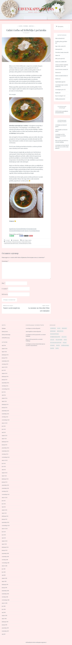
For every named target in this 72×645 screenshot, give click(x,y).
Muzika (57, 92)
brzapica (60, 331)
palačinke (59, 339)
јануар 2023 (4, 444)
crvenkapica (16, 240)
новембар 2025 (5, 361)
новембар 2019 (5, 556)
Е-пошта (5, 288)
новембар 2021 (5, 488)
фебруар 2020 (5, 547)
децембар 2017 (5, 628)
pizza (64, 342)
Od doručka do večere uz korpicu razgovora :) (36, 642)
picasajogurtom (55, 342)
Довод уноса (5, 331)
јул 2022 (4, 463)
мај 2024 (4, 395)
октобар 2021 (5, 491)
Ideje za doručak (59, 38)
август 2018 (4, 603)
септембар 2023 (5, 420)
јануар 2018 (4, 624)
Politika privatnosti (59, 99)
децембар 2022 (5, 448)
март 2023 (4, 438)
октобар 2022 (5, 454)
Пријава (4, 328)
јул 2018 (3, 606)
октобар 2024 (5, 385)
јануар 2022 (4, 482)
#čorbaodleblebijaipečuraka (16, 230)
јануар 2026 (4, 358)
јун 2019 (3, 572)
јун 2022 (4, 466)
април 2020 (4, 541)
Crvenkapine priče (59, 89)
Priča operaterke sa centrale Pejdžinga (60, 136)
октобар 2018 (5, 597)
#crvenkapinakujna (34, 230)
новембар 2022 (5, 451)
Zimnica (57, 78)
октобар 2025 (5, 364)
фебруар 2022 (5, 479)
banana (64, 328)
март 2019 (4, 581)
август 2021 (4, 497)
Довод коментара (6, 334)
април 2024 (4, 398)
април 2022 (4, 472)
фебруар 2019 (5, 584)
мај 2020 (4, 538)
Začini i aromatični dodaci (60, 75)
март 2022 (4, 475)
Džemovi (57, 72)
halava (64, 336)
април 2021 (4, 510)
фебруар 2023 (5, 441)
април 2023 (4, 435)
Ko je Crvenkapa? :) (59, 95)
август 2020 (5, 528)
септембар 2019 (5, 562)
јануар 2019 (4, 587)
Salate (56, 55)
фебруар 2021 (5, 516)
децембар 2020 (5, 522)
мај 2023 (4, 432)
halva (52, 339)
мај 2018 (4, 612)
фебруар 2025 (5, 376)
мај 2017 (3, 634)
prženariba (65, 345)
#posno (27, 230)
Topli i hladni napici (59, 81)
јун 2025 (4, 370)
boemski (53, 331)
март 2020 (4, 544)
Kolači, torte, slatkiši (59, 61)
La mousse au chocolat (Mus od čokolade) (38, 308)
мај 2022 (4, 469)
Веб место (5, 294)
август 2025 (4, 367)
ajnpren (53, 328)
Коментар (5, 261)
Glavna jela (57, 49)
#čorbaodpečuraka (31, 228)
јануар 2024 (4, 407)
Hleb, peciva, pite (59, 58)
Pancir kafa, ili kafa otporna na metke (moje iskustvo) (62, 147)
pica (65, 339)
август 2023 (4, 423)
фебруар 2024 (5, 404)
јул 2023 (3, 426)
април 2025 (4, 373)
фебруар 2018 (5, 621)
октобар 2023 (5, 416)
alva (58, 328)
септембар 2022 (5, 457)
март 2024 (4, 401)
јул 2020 (4, 531)
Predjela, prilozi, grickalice (61, 41)
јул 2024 (4, 392)
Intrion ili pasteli (36, 328)
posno (29, 243)
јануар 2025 (4, 379)
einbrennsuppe (55, 336)
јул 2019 (3, 569)
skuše (52, 348)
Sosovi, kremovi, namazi (60, 69)
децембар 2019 (5, 553)
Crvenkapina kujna (36, 8)
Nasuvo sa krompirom (11, 307)
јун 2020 (4, 534)
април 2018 (4, 615)
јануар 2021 (4, 519)
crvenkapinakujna (23, 243)
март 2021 (4, 513)
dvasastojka (54, 333)
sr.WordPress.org (6, 337)
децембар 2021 (5, 485)
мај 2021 (4, 507)
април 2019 (4, 578)
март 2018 (4, 618)
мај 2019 (3, 575)
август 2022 (4, 460)
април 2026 (4, 348)
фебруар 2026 (5, 354)
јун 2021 (4, 503)
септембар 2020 (6, 525)
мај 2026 (4, 345)
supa (57, 348)
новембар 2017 (5, 631)
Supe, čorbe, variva (26, 26)
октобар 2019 (5, 559)
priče (58, 345)
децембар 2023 (5, 410)
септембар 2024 (5, 389)
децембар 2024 (5, 382)
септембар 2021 (5, 494)
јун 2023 (4, 429)
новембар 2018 (5, 593)
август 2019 (4, 565)
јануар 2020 (4, 550)
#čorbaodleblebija (21, 228)
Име (3, 283)
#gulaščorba (12, 228)
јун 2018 (4, 609)
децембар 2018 (5, 590)
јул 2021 (3, 500)
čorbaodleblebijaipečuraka (11, 243)
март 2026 (4, 351)
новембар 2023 (5, 413)
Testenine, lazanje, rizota (61, 52)
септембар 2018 (5, 600)
